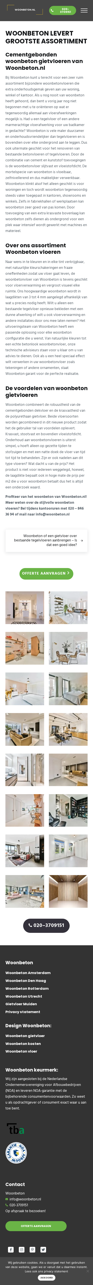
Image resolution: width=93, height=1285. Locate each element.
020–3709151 (49, 926)
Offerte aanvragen (44, 573)
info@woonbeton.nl (25, 1199)
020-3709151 (65, 10)
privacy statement (56, 1271)
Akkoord (46, 1277)
